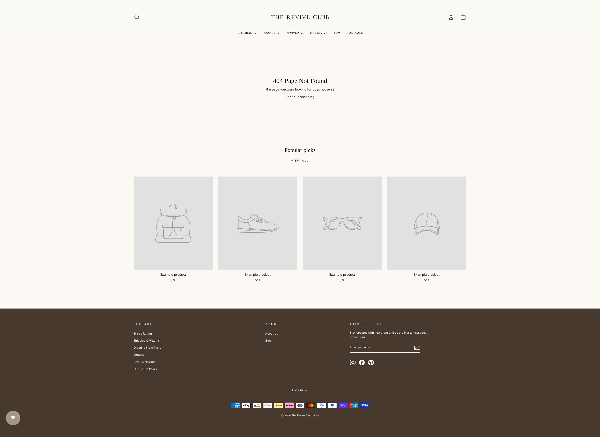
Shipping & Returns (147, 340)
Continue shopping (300, 97)
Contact (139, 354)
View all (300, 160)
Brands (269, 32)
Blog (268, 340)
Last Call (355, 32)
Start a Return (143, 333)
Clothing (245, 32)
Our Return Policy (145, 369)
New (337, 32)
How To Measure (144, 362)
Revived (293, 32)
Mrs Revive (318, 32)
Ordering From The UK (149, 347)
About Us (271, 333)
